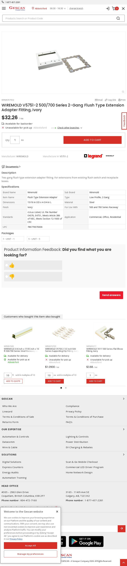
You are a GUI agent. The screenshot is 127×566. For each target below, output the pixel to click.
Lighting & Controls (77, 436)
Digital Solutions (11, 461)
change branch (76, 8)
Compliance (72, 406)
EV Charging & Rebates (79, 447)
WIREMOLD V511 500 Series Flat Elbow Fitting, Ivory (104, 349)
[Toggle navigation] (4, 8)
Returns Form (10, 422)
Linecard (7, 411)
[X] (57, 511)
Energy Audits (10, 472)
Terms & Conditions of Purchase (85, 416)
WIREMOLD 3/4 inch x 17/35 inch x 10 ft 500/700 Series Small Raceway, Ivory (22, 349)
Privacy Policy (74, 411)
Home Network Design (79, 472)
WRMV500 (9, 346)
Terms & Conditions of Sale (18, 416)
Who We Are (9, 406)
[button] (61, 388)
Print (123, 99)
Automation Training (14, 477)
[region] (30, 535)
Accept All (30, 545)
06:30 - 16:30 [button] (56, 8)
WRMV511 (91, 346)
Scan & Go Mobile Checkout (82, 461)
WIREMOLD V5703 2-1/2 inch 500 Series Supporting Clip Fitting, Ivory (62, 349)
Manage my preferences (30, 554)
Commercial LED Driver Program (84, 467)
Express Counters (12, 467)
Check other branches (68, 127)
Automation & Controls (15, 436)
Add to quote (13, 381)
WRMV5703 (50, 346)
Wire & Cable (9, 447)
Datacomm (8, 441)
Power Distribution (77, 441)
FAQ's (69, 422)
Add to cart (92, 140)
